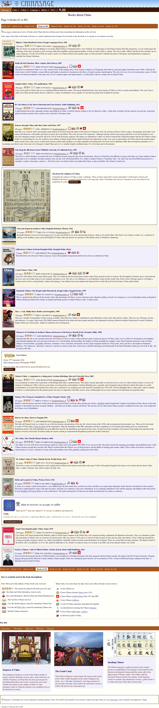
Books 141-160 (98, 26)
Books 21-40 (17, 26)
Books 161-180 (112, 26)
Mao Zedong (47, 318)
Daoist (33, 491)
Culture (24, 10)
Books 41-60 (29, 26)
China (14, 10)
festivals (48, 255)
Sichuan (18, 558)
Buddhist (101, 403)
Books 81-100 (56, 26)
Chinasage (5, 10)
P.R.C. (53, 10)
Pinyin (22, 603)
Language (34, 10)
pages (9, 32)
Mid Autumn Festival (11, 362)
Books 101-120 (70, 26)
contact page (113, 700)
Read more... (9, 369)
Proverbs (18, 628)
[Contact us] (64, 10)
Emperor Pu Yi (49, 235)
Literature (5, 628)
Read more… (75, 181)
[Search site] (60, 10)
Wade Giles (21, 607)
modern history (77, 596)
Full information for (13, 521)
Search (50, 628)
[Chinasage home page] (6, 3)
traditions (75, 600)
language (93, 607)
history (81, 592)
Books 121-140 (84, 26)
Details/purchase (60, 46)
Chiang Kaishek (39, 426)
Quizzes (29, 628)
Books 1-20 (5, 26)
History (44, 10)
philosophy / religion (79, 611)
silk (76, 156)
